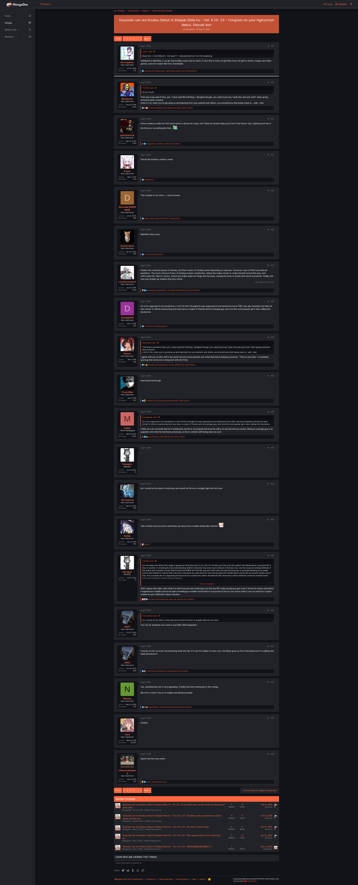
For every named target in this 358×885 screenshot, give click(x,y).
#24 (272, 155)
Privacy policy (182, 879)
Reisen (127, 353)
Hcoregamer (127, 62)
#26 (272, 229)
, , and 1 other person (170, 71)
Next (146, 39)
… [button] (137, 39)
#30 (272, 376)
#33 (272, 484)
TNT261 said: (148, 88)
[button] (19, 29)
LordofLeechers (127, 281)
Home (7, 16)
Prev (119, 39)
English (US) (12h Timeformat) (129, 879)
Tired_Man (127, 392)
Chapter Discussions (152, 810)
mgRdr (127, 428)
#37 (272, 646)
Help (194, 879)
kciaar (127, 171)
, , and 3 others (163, 144)
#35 (272, 555)
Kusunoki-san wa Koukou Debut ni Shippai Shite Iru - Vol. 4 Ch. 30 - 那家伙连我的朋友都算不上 (167, 846)
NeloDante (127, 99)
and (153, 254)
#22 (272, 82)
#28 (272, 301)
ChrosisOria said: (149, 616)
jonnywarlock (127, 135)
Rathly (127, 536)
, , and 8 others (171, 365)
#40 (272, 754)
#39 (272, 718)
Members (9, 36)
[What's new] (351, 4)
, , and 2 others (167, 671)
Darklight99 (127, 317)
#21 (272, 46)
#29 (272, 337)
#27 (272, 265)
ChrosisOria (127, 500)
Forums (8, 23)
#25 (272, 191)
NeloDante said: (149, 343)
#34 (272, 520)
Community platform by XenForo (256, 879)
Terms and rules (166, 879)
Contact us (150, 879)
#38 (272, 682)
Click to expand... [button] (207, 584)
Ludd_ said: (147, 51)
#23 (272, 119)
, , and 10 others (174, 290)
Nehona (127, 698)
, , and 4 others (166, 437)
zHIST (127, 626)
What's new (11, 30)
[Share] (268, 46)
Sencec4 (268, 807)
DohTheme (252, 881)
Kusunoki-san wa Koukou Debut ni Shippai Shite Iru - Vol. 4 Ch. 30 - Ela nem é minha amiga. (166, 826)
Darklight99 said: (149, 417)
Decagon (127, 464)
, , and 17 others (170, 108)
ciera (127, 734)
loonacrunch (127, 246)
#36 (272, 610)
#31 (272, 412)
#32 (272, 448)
